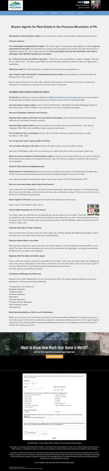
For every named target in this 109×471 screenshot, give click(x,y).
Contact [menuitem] (80, 13)
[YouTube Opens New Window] (82, 2)
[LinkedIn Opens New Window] (80, 2)
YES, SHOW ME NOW (54, 357)
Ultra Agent (40, 468)
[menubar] (54, 13)
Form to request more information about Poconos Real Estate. (54, 462)
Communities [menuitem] (54, 13)
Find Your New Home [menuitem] (39, 13)
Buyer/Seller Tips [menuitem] (68, 13)
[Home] (15, 5)
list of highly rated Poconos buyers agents (61, 97)
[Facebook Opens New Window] (79, 2)
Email (87, 2)
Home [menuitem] (27, 13)
